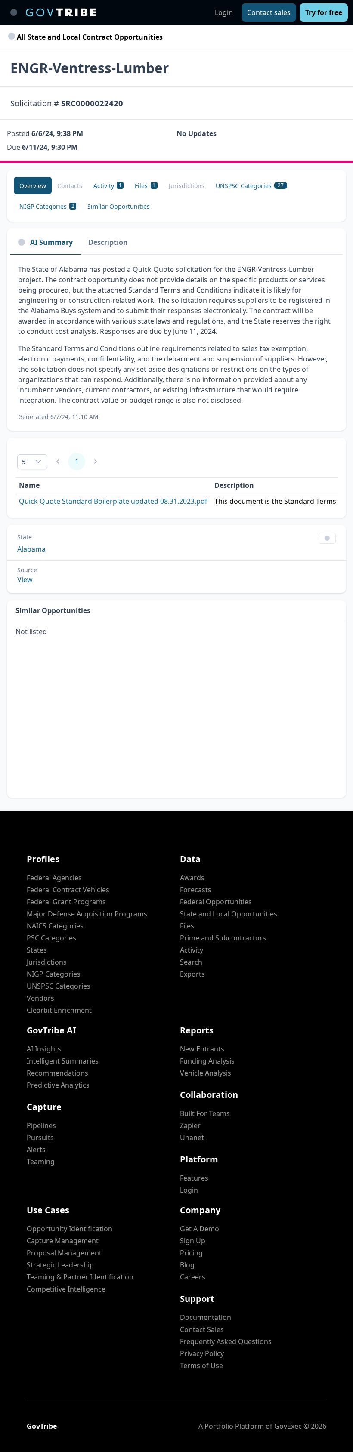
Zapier (190, 1125)
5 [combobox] (23, 462)
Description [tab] (108, 242)
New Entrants (202, 1049)
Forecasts (195, 889)
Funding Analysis (207, 1061)
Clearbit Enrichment (59, 1010)
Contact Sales (202, 1329)
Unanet (192, 1137)
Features (194, 1178)
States (37, 950)
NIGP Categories (54, 974)
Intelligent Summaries (63, 1061)
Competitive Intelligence (66, 1289)
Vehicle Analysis (205, 1073)
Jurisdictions (47, 962)
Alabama (31, 549)
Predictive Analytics (58, 1085)
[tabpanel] (176, 342)
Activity (191, 950)
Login (224, 12)
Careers (192, 1277)
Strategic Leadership (60, 1265)
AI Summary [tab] (51, 242)
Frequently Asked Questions (226, 1341)
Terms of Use (201, 1365)
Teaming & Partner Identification (80, 1277)
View (25, 579)
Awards (192, 877)
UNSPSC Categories (58, 986)
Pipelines (41, 1125)
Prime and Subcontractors (223, 938)
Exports (192, 974)
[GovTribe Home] (61, 12)
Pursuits (40, 1137)
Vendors (40, 998)
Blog (187, 1265)
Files (187, 926)
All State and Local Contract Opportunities (89, 37)
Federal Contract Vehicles (68, 889)
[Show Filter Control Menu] (327, 538)
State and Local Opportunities (228, 914)
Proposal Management (64, 1253)
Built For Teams (205, 1113)
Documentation (205, 1317)
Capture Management (63, 1240)
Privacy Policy (202, 1353)
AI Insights (44, 1049)
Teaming (41, 1161)
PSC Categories (51, 938)
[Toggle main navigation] (13, 12)
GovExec (288, 1426)
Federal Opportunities (216, 901)
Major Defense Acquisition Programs (87, 914)
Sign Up (192, 1240)
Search (191, 962)
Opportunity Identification (69, 1228)
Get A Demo (199, 1228)
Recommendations (57, 1073)
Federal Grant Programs (66, 901)
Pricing (191, 1253)
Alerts (36, 1149)
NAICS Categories (55, 926)
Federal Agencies (54, 877)
